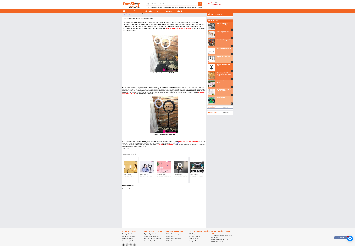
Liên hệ (179, 11)
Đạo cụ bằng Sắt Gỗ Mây (151, 236)
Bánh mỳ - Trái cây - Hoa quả (152, 238)
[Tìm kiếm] (200, 4)
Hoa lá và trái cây (194, 238)
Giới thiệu (148, 11)
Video (158, 11)
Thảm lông (192, 234)
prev (125, 170)
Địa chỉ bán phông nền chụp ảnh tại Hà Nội (222, 24)
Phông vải (169, 241)
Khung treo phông (127, 238)
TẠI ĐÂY (177, 143)
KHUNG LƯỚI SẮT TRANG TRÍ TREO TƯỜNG (224, 90)
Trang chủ (124, 13)
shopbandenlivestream (133, 13)
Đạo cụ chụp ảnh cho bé (151, 234)
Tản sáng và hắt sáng (128, 236)
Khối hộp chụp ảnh (194, 236)
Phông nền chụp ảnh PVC (174, 238)
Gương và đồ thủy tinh (195, 241)
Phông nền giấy (171, 236)
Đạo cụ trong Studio (128, 241)
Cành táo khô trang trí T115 (224, 40)
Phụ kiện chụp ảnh (149, 241)
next (203, 170)
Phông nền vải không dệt (173, 234)
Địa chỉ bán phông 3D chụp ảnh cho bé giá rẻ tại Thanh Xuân (224, 74)
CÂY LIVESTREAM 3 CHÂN (224, 48)
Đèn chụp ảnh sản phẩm (129, 234)
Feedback (168, 11)
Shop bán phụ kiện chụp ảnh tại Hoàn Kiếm (223, 32)
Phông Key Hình (221, 97)
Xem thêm (225, 107)
